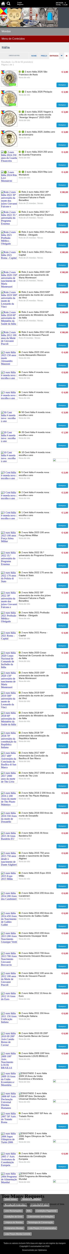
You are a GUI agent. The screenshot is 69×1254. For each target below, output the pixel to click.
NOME (34, 56)
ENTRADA (54, 56)
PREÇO (44, 56)
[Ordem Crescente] (61, 55)
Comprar (62, 85)
